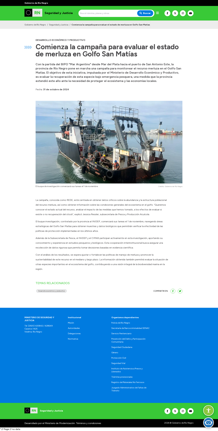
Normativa (73, 339)
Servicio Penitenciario (121, 333)
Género (114, 352)
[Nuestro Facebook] (167, 13)
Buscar (147, 13)
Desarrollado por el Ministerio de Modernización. (49, 423)
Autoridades (74, 328)
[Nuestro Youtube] (191, 13)
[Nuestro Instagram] (183, 13)
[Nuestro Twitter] (175, 13)
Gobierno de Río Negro (35, 24)
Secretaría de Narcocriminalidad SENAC (130, 328)
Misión (71, 323)
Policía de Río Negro (120, 323)
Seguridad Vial (118, 363)
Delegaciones (74, 333)
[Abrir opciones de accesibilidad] (208, 410)
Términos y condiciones (88, 423)
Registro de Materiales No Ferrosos (127, 382)
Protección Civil (118, 358)
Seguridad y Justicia (58, 24)
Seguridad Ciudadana (121, 347)
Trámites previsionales (122, 377)
